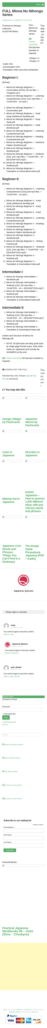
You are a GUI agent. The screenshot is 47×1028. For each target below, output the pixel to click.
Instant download (33, 43)
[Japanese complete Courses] (17, 19)
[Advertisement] (23, 966)
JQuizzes (35, 1012)
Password (6, 707)
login (28, 376)
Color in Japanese (8, 453)
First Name (8, 835)
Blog (5, 1009)
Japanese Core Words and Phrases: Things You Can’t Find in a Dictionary (11, 553)
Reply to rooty (9, 634)
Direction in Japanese (32, 453)
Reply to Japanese (12, 653)
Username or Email (9, 699)
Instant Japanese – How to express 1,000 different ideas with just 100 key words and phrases (35, 501)
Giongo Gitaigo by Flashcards (11, 420)
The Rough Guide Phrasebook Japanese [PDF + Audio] (34, 552)
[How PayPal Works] (23, 1024)
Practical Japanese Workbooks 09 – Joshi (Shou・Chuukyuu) (17, 931)
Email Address (9, 827)
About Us (20, 1009)
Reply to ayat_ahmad (11, 676)
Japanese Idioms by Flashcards (32, 422)
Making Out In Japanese (11, 500)
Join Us (5, 725)
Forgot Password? (9, 722)
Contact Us (27, 1009)
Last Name (7, 842)
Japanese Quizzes (23, 591)
